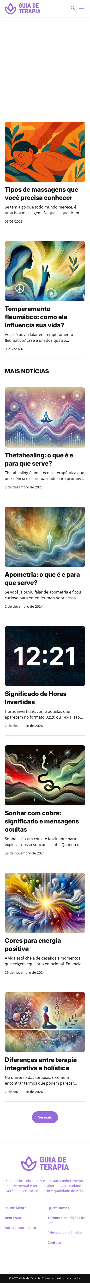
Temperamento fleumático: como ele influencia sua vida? (36, 317)
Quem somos (58, 1208)
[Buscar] (81, 8)
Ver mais (45, 1117)
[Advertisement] (45, 69)
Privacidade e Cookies (65, 1232)
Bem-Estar (13, 1217)
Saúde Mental (16, 1208)
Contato (54, 1242)
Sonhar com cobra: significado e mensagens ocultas (42, 821)
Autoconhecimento (20, 1227)
